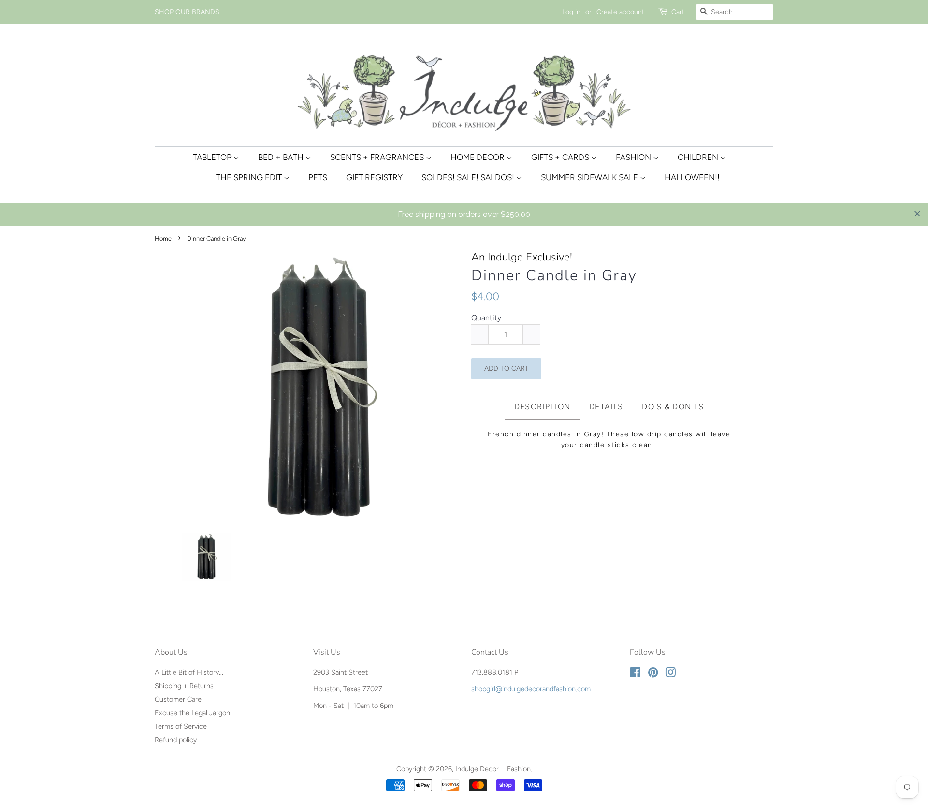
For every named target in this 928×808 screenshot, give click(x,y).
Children (699, 157)
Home (163, 238)
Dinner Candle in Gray (554, 276)
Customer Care (178, 699)
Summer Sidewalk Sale (590, 177)
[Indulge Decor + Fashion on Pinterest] (653, 674)
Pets (317, 177)
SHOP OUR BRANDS (187, 12)
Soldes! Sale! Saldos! (468, 177)
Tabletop (213, 157)
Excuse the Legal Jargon (192, 712)
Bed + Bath (281, 157)
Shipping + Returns (184, 685)
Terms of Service (181, 726)
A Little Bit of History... (189, 672)
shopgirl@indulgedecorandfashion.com (531, 688)
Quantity (486, 317)
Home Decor (478, 157)
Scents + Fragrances (378, 157)
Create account (620, 12)
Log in (571, 12)
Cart (677, 12)
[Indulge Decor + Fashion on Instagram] (670, 674)
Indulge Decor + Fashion (493, 769)
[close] (917, 213)
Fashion (634, 157)
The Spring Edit (250, 177)
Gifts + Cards (561, 157)
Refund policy (176, 740)
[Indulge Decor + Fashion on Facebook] (635, 674)
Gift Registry (374, 177)
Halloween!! (692, 177)
